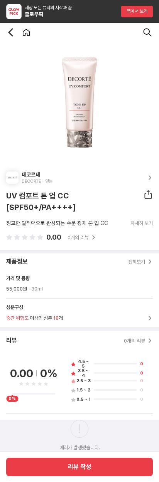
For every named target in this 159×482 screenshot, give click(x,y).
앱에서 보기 (137, 11)
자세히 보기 (141, 223)
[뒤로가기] (10, 32)
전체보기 (136, 262)
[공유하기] (148, 194)
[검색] (147, 32)
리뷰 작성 (79, 466)
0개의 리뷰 (78, 237)
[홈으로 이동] (26, 32)
